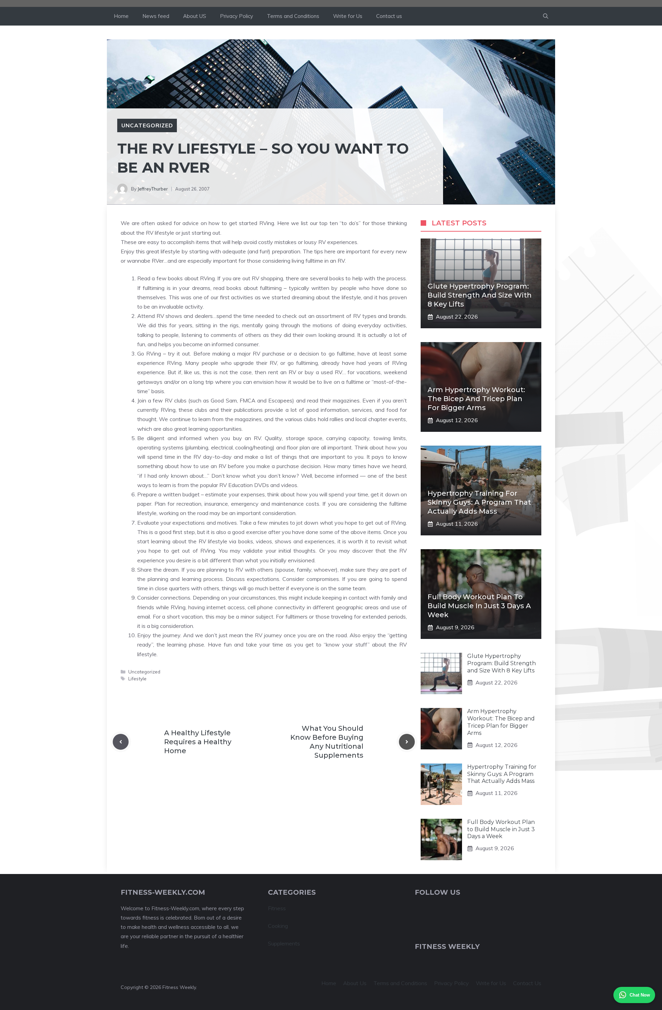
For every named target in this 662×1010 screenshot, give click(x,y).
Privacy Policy (236, 16)
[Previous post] (120, 741)
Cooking (278, 925)
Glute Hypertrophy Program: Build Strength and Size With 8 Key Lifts (480, 295)
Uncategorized (147, 125)
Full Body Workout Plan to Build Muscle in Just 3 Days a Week (479, 606)
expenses (253, 494)
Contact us (389, 16)
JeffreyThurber (153, 189)
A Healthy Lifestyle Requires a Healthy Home (197, 742)
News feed (155, 16)
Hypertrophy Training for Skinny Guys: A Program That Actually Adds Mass (479, 502)
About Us (355, 983)
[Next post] (407, 741)
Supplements (284, 943)
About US (194, 16)
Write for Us (347, 16)
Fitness (277, 908)
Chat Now (640, 995)
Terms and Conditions (293, 16)
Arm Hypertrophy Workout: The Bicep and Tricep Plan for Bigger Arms (476, 399)
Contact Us (527, 983)
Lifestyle (137, 678)
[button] (545, 16)
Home (121, 16)
